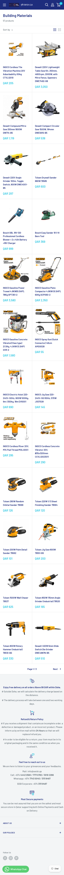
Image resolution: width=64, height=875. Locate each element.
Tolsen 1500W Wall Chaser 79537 (15, 599)
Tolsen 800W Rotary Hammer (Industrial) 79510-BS (13, 649)
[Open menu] (4, 5)
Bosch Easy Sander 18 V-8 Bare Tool (47, 234)
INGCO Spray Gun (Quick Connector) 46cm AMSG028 (46, 343)
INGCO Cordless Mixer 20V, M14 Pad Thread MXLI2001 (16, 448)
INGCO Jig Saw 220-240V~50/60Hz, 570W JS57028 (46, 398)
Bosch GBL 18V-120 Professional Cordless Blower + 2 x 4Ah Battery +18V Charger (15, 238)
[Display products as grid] (54, 29)
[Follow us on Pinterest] (16, 858)
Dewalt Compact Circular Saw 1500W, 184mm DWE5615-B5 (47, 129)
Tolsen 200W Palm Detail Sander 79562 (15, 551)
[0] (58, 5)
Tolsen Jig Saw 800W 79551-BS (45, 551)
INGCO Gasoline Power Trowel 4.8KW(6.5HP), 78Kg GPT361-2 (14, 291)
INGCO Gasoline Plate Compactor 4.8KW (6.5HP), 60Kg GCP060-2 (48, 291)
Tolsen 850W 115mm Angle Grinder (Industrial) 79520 (47, 599)
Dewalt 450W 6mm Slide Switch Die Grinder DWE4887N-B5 (47, 649)
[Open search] (46, 4)
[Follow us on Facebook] (5, 858)
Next (55, 669)
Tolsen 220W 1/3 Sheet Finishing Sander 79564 (46, 503)
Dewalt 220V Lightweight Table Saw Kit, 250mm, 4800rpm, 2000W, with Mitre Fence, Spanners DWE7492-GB (47, 74)
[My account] (52, 4)
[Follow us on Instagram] (11, 858)
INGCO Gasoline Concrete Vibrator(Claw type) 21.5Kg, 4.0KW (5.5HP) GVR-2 (15, 344)
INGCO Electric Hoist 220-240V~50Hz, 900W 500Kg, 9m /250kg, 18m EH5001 (16, 398)
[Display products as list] (59, 29)
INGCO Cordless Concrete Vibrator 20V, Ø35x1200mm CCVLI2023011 (47, 451)
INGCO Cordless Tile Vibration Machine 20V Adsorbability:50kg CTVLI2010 (14, 72)
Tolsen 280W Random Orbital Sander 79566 (13, 503)
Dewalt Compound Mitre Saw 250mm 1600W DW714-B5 (14, 129)
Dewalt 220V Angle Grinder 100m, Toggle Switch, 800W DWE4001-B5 (15, 182)
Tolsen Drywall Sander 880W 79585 (46, 179)
